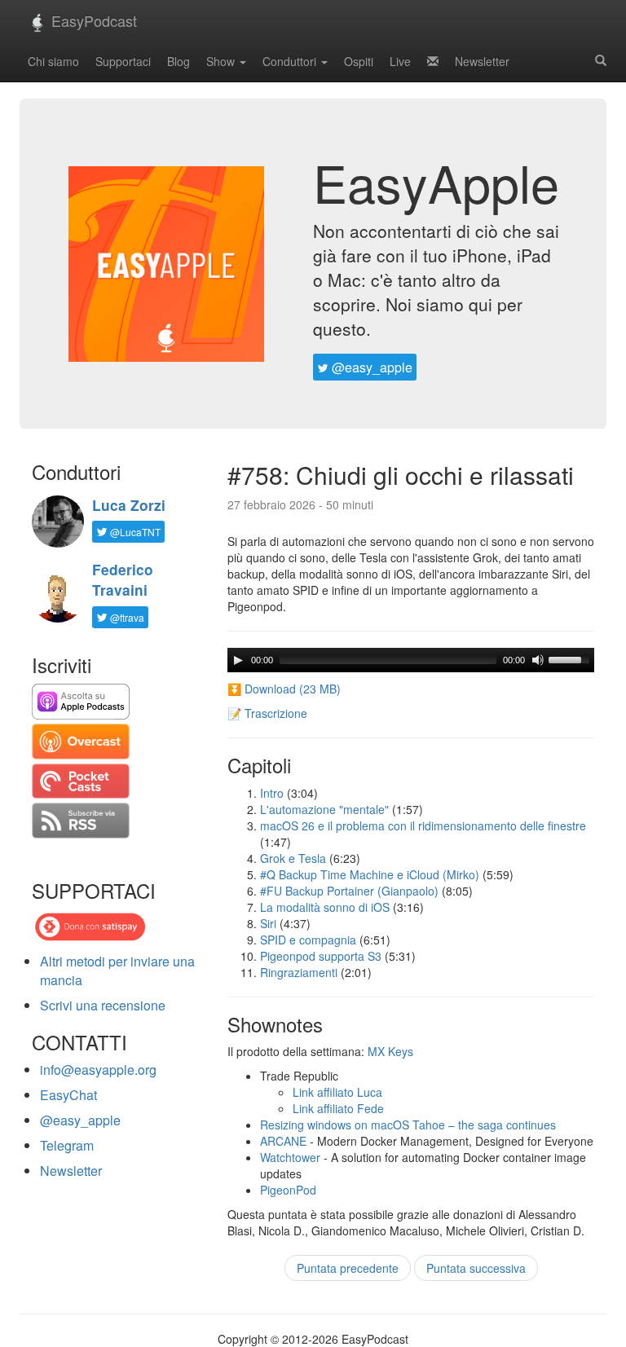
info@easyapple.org (98, 1069)
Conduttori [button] (291, 61)
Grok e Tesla (293, 858)
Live (400, 61)
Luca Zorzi (128, 505)
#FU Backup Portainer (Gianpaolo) (349, 891)
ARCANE (283, 1141)
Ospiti (358, 61)
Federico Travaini (122, 580)
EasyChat (68, 1094)
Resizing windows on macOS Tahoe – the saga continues (408, 1124)
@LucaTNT (134, 532)
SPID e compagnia (308, 939)
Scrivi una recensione (102, 1005)
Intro (272, 793)
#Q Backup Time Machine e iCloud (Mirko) (369, 874)
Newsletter (482, 61)
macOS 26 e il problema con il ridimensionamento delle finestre (423, 825)
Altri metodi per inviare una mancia (117, 970)
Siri (268, 923)
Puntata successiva (476, 1268)
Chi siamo (53, 61)
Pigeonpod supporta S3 (320, 956)
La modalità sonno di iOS (325, 907)
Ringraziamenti (298, 972)
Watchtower (290, 1157)
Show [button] (222, 61)
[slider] (571, 658)
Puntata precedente (348, 1268)
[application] (410, 660)
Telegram (67, 1145)
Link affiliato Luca (337, 1092)
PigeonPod (288, 1190)
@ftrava (126, 617)
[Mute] (537, 660)
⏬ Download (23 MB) (284, 688)
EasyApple (436, 181)
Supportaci (123, 61)
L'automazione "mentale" (324, 809)
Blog (178, 61)
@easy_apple (370, 367)
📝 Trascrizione (267, 713)
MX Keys (390, 1051)
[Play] (238, 660)
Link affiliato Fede (338, 1108)
